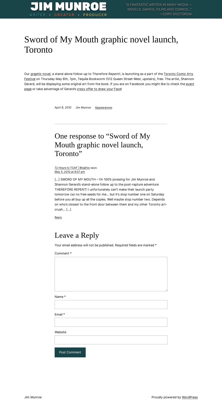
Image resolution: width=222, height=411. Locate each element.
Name (60, 297)
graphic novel (40, 74)
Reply (58, 217)
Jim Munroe (33, 397)
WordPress (190, 397)
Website (60, 332)
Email (60, 314)
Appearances (103, 107)
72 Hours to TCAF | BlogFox (72, 167)
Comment (63, 253)
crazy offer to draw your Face (99, 89)
